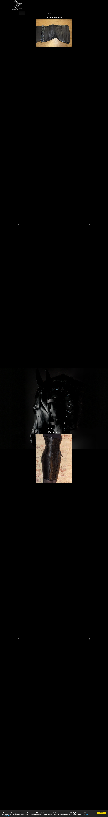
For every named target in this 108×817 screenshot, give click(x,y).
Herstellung (29, 13)
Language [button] (49, 13)
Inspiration (36, 13)
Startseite (15, 13)
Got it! (101, 813)
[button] (18, 223)
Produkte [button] (22, 13)
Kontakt (42, 13)
